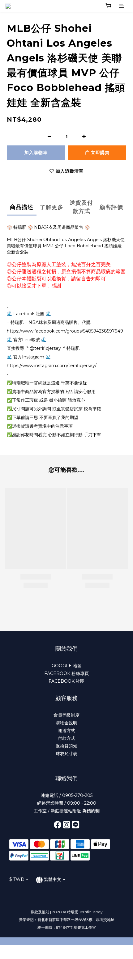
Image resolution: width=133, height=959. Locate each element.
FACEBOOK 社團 (66, 681)
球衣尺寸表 (66, 753)
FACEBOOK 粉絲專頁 (66, 673)
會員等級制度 (66, 715)
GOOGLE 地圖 (67, 665)
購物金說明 (66, 723)
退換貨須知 (66, 746)
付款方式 (66, 738)
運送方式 (66, 730)
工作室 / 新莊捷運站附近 (67, 811)
